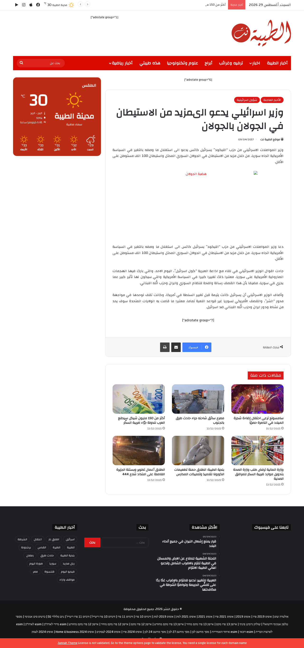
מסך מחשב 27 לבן (179, 632)
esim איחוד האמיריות (224, 632)
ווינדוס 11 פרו (125, 617)
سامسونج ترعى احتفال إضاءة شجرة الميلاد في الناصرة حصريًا (259, 420)
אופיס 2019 (243, 617)
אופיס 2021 (205, 617)
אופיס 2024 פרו (132, 632)
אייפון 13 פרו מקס (226, 624)
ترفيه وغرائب (231, 63)
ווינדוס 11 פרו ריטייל (78, 617)
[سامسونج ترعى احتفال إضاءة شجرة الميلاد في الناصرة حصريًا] (257, 399)
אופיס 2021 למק (186, 617)
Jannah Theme (67, 643)
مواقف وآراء (67, 579)
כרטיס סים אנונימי (35, 617)
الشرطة (22, 539)
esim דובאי (246, 632)
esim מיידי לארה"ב (55, 624)
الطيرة (56, 547)
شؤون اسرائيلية (247, 100)
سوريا (52, 563)
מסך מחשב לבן (200, 632)
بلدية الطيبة (67, 555)
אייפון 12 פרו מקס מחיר (114, 624)
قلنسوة (49, 571)
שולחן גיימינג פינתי (250, 624)
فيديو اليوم (68, 571)
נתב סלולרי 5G (56, 617)
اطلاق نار (53, 539)
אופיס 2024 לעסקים (108, 632)
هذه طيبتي (149, 63)
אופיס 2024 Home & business (75, 632)
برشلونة (26, 547)
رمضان (30, 555)
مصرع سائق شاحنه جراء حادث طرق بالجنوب (200, 420)
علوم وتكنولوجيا (182, 63)
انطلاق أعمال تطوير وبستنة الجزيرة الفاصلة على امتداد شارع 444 (140, 472)
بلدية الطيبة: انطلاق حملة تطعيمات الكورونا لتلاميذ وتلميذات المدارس (199, 472)
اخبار (256, 63)
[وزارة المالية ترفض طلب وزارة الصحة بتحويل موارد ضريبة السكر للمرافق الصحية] (257, 450)
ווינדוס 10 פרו (143, 617)
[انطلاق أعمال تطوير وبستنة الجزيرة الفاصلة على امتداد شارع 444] (139, 450)
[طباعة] (165, 347)
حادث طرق (47, 555)
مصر (35, 571)
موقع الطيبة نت (270, 139)
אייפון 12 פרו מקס (141, 624)
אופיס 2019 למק (163, 617)
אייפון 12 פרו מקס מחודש (84, 624)
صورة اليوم (36, 563)
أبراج (208, 63)
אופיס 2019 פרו (262, 617)
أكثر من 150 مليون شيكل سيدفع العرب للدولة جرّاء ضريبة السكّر (184, 5)
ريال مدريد (69, 563)
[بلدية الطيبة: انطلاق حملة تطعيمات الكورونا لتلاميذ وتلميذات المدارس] (198, 450)
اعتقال (38, 539)
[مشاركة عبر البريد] (176, 347)
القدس (42, 547)
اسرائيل (70, 539)
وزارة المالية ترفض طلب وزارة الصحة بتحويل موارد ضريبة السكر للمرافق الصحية (258, 474)
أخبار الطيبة (277, 63)
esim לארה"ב (33, 624)
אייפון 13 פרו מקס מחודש (169, 624)
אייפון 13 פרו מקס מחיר (200, 624)
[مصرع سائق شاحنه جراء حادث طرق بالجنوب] (198, 399)
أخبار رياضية (122, 63)
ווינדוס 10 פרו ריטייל (103, 617)
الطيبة (71, 547)
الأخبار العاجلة (272, 100)
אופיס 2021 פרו (224, 617)
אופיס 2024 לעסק (42, 632)
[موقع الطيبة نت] (261, 33)
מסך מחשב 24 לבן (155, 632)
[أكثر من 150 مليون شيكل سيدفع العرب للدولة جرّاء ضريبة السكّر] (139, 399)
